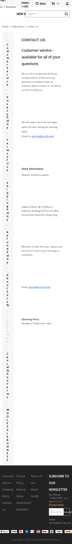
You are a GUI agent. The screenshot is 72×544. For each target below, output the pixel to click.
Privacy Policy (20, 479)
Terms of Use (36, 479)
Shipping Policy (7, 493)
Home (5, 26)
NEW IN (22, 14)
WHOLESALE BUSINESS (23, 506)
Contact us (33, 26)
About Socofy (35, 493)
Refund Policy (20, 493)
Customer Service (8, 479)
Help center (18, 26)
